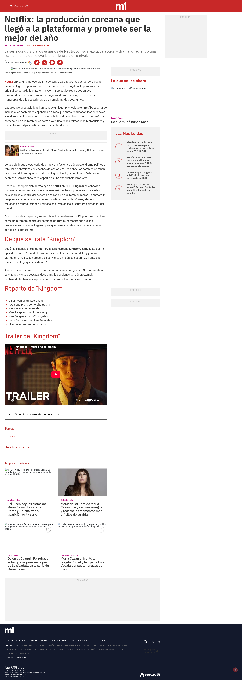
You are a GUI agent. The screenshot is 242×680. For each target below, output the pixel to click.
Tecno (71, 640)
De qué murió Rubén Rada (129, 122)
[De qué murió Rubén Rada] (135, 101)
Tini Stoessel (11, 649)
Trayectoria (12, 555)
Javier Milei (26, 653)
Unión (51, 645)
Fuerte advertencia (69, 555)
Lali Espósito (40, 649)
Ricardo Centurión (86, 649)
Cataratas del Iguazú (117, 645)
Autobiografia (67, 500)
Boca (59, 645)
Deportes (44, 640)
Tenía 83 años (117, 118)
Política (9, 640)
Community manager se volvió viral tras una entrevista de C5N (140, 175)
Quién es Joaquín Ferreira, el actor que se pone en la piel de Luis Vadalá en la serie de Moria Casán (28, 563)
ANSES (86, 645)
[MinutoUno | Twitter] (152, 642)
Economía (32, 640)
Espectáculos (14, 45)
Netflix (9, 81)
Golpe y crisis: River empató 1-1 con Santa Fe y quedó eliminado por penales (141, 189)
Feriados (70, 649)
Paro (60, 649)
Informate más (27, 146)
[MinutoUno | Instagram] (145, 641)
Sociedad (20, 640)
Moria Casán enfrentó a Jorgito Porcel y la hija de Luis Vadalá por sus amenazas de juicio (82, 563)
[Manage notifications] (235, 669)
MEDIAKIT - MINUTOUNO (14, 669)
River (43, 645)
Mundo (102, 640)
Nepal (52, 649)
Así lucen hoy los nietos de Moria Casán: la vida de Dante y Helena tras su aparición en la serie (62, 151)
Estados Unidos (72, 645)
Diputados (26, 649)
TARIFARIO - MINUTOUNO (15, 671)
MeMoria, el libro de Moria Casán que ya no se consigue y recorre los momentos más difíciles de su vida (81, 509)
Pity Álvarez (11, 653)
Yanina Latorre (106, 649)
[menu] (6, 6)
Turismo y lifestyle (87, 640)
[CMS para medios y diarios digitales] (150, 676)
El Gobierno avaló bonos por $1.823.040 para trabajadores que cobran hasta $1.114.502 (140, 146)
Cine (94, 645)
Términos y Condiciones (16, 657)
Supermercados (29, 645)
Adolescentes (13, 500)
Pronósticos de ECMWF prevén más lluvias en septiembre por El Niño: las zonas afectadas (140, 161)
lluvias (121, 649)
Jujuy (101, 645)
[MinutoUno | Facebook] (158, 641)
